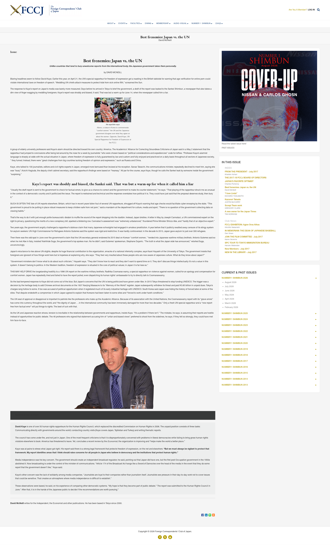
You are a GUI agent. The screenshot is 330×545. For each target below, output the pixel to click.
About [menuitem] (110, 24)
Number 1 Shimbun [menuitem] (200, 24)
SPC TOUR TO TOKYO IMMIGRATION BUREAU (247, 243)
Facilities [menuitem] (134, 24)
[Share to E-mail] (213, 515)
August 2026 (230, 283)
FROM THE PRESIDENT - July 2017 (241, 172)
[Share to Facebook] (202, 515)
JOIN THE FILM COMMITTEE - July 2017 (244, 237)
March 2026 (230, 303)
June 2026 (229, 291)
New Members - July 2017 (237, 249)
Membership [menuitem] (162, 24)
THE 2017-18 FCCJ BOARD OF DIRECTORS (245, 178)
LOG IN (311, 10)
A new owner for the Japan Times (240, 212)
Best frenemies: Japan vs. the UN (240, 188)
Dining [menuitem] (147, 24)
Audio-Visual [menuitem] (179, 24)
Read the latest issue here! (234, 144)
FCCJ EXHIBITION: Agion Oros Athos (242, 225)
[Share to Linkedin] (206, 515)
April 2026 (229, 299)
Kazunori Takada (233, 200)
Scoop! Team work (233, 206)
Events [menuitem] (121, 24)
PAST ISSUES (228, 148)
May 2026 (229, 295)
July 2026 (229, 287)
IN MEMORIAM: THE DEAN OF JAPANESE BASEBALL (250, 231)
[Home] (29, 10)
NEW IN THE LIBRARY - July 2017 (241, 253)
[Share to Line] (210, 515)
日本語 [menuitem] (217, 24)
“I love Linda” (231, 194)
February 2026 (231, 308)
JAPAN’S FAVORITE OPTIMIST (239, 182)
